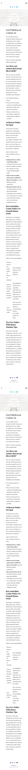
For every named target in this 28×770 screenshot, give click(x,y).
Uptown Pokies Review (12, 152)
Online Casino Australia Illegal (13, 258)
